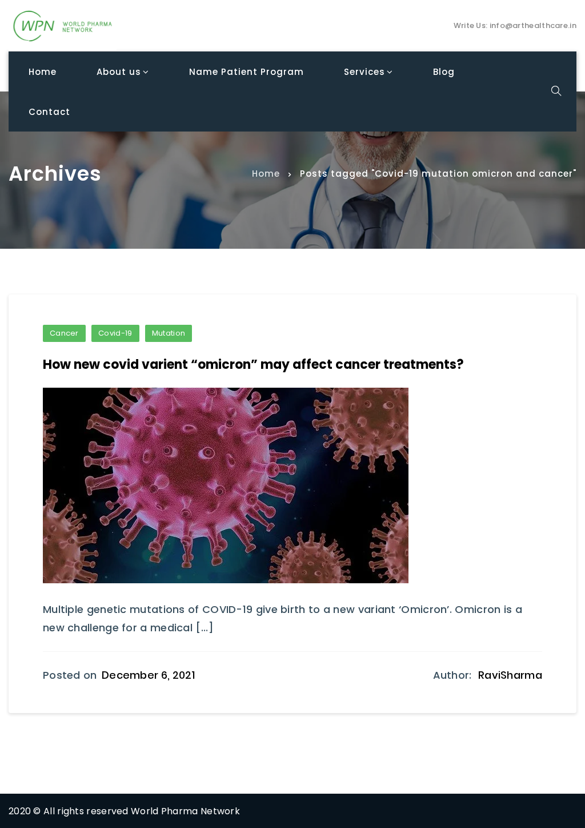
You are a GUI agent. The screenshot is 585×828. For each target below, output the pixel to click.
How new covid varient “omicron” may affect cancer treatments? (253, 364)
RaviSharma (510, 675)
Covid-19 (115, 333)
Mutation (168, 333)
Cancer (64, 333)
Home (266, 173)
